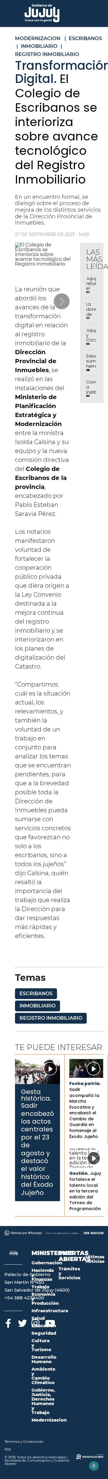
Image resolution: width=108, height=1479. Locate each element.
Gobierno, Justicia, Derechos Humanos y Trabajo (43, 1401)
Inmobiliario (38, 1006)
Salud (38, 1318)
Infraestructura (50, 1310)
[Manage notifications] (94, 1466)
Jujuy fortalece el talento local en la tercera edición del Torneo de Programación (85, 1191)
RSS (7, 1449)
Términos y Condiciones (23, 1441)
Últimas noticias (95, 1259)
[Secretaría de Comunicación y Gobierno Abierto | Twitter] (22, 1322)
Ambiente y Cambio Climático (44, 1375)
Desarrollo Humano (44, 1359)
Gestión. (79, 1173)
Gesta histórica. (36, 1095)
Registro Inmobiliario (51, 1018)
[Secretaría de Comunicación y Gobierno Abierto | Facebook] (8, 1322)
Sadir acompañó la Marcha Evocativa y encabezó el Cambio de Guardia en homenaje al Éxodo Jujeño (84, 1112)
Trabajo (41, 1286)
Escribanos (36, 993)
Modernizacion (49, 1420)
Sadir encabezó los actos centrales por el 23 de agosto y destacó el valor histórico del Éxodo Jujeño (37, 1149)
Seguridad (44, 1333)
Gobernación (47, 1263)
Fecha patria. (85, 1083)
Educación (44, 1325)
